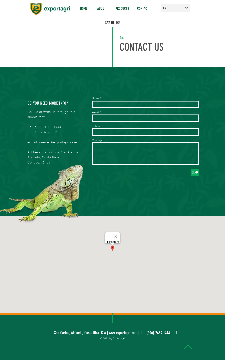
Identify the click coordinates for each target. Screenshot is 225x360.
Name (95, 98)
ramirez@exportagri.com (58, 142)
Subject (96, 126)
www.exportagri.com (123, 332)
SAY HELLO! (112, 22)
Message (97, 140)
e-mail (95, 112)
